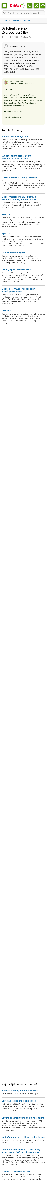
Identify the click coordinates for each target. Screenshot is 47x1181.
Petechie (6, 310)
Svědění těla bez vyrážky (15, 136)
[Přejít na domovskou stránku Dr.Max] (16, 5)
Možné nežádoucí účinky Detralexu (20, 177)
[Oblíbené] (29, 5)
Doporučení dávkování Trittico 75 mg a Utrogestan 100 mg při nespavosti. (21, 1150)
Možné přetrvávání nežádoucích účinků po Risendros (18, 290)
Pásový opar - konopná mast (16, 269)
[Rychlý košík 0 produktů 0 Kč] (42, 5)
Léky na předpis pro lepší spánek (19, 1100)
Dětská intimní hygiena (13, 252)
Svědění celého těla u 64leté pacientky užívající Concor (16, 157)
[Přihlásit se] (36, 5)
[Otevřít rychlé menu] (4, 5)
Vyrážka (6, 214)
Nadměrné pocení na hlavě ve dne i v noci (23, 1137)
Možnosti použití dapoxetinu (16, 1171)
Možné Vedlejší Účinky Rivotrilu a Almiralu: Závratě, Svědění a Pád (19, 198)
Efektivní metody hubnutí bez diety (20, 1090)
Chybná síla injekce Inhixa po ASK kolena (23, 1117)
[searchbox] (23, 12)
